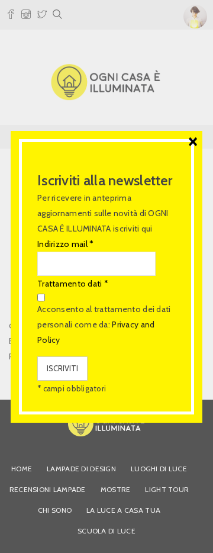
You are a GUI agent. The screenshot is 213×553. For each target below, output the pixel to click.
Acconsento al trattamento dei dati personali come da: (104, 324)
